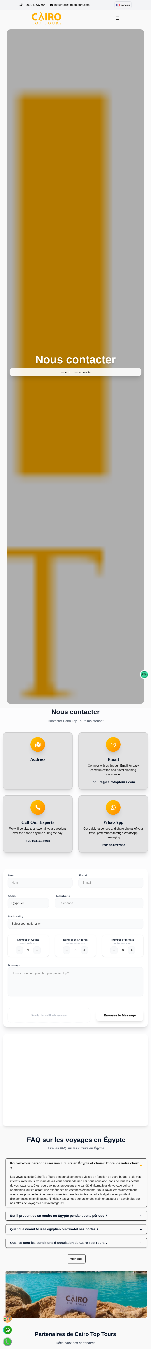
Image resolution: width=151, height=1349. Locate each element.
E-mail (83, 875)
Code (12, 895)
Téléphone (63, 895)
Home (63, 372)
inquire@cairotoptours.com (71, 4)
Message (14, 964)
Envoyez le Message (120, 1015)
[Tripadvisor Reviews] (144, 674)
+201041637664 (34, 4)
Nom (11, 875)
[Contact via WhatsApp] (7, 1330)
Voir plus (76, 1258)
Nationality (15, 916)
